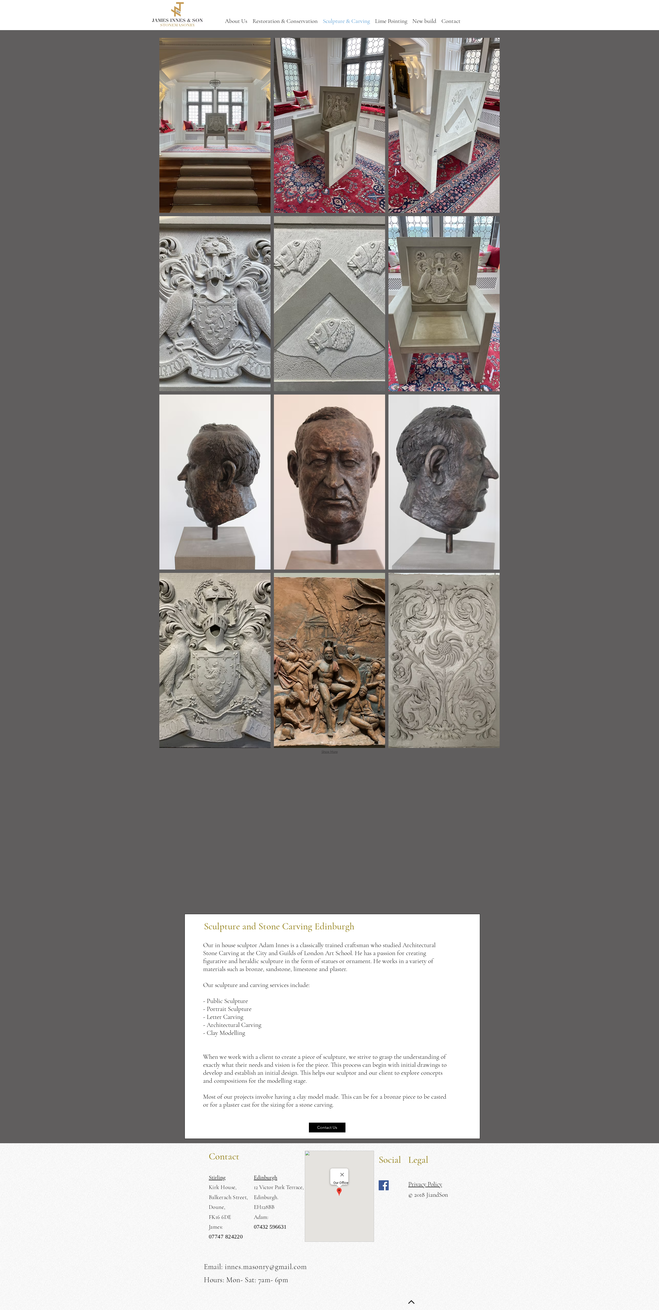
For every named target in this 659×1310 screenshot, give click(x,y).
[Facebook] (384, 1185)
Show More (330, 752)
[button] (215, 125)
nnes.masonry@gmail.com (267, 1266)
